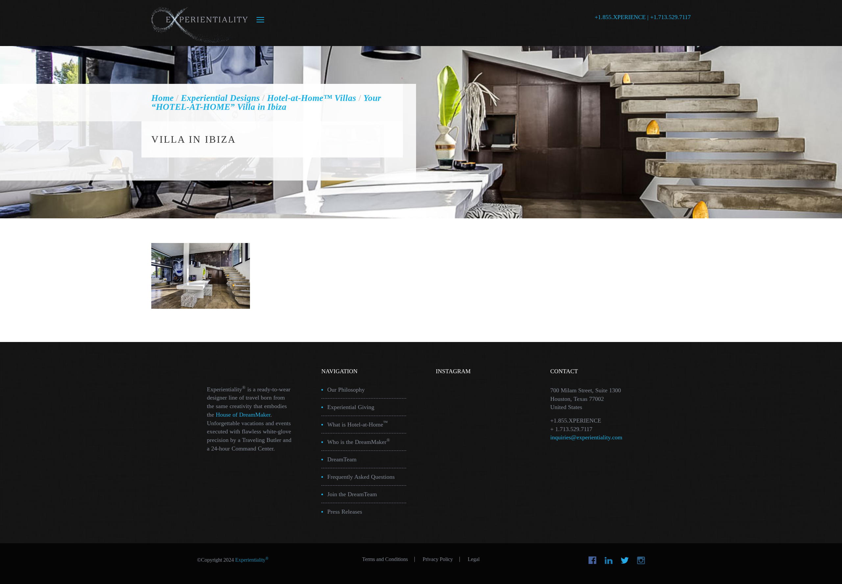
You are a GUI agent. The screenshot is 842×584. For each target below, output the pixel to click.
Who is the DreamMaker (358, 441)
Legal (474, 559)
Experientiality (199, 23)
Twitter (625, 560)
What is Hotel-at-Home (357, 424)
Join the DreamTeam (352, 494)
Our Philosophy (346, 389)
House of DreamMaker (243, 414)
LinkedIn (609, 560)
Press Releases (344, 511)
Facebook (592, 560)
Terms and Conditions (385, 559)
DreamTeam (342, 459)
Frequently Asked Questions (361, 477)
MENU (260, 20)
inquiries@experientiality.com (586, 437)
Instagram (641, 560)
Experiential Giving (350, 407)
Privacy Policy (438, 559)
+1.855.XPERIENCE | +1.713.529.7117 (643, 17)
